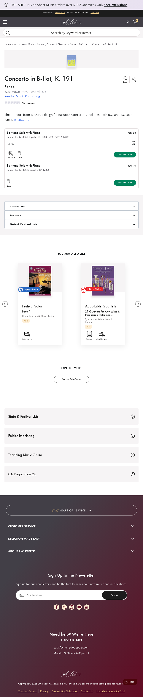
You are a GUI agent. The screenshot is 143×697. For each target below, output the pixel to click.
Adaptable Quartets (100, 306)
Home (7, 44)
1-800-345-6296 (71, 639)
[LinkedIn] (86, 607)
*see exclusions (115, 5)
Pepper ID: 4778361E (18, 169)
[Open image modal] (71, 62)
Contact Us (60, 12)
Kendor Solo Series (71, 379)
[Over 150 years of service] (71, 510)
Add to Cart (125, 154)
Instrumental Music (24, 44)
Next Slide (138, 304)
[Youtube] (79, 607)
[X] (64, 607)
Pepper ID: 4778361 (17, 136)
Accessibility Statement (65, 691)
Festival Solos (32, 306)
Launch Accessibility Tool (110, 691)
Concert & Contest (80, 44)
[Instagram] (71, 607)
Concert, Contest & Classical (52, 44)
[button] (71, 60)
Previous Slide (5, 304)
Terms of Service (27, 691)
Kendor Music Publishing (22, 96)
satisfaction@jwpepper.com (71, 647)
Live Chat (94, 12)
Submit (114, 595)
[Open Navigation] (5, 22)
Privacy (44, 691)
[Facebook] (56, 607)
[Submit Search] (8, 32)
